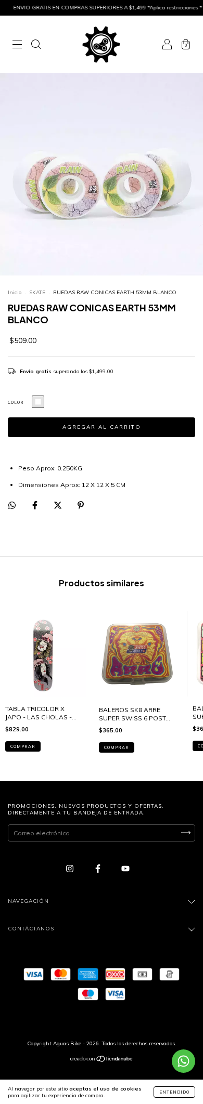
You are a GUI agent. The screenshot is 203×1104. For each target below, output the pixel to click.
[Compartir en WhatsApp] (12, 505)
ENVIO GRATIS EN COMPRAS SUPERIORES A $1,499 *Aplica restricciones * (100, 7)
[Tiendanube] (101, 1060)
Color (16, 402)
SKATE (37, 292)
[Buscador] (36, 45)
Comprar (22, 746)
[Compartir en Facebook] (36, 505)
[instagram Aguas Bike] (70, 868)
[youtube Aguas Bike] (125, 868)
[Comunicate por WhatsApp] (183, 1061)
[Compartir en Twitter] (59, 505)
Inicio (14, 292)
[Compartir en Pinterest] (81, 505)
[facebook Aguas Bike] (98, 868)
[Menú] (17, 45)
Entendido (174, 1092)
